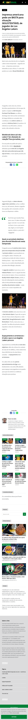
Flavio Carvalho (8, 39)
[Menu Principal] (22, 2)
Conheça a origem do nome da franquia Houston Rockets (20, 481)
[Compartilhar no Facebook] (11, 165)
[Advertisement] (14, 88)
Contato (4, 677)
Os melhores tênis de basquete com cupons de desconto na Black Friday (7, 447)
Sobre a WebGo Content (7, 689)
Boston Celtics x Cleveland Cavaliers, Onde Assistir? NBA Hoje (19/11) (13, 577)
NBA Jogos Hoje (6, 544)
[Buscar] (25, 2)
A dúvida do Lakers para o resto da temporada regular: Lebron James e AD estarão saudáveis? (20, 465)
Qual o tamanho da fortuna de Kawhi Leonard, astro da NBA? (7, 482)
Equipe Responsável (6, 681)
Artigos (4, 10)
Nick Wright (17, 146)
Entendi (14, 717)
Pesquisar (24, 514)
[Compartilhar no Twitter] (14, 165)
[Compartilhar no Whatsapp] (17, 165)
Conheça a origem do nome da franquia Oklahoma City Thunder (7, 464)
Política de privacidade (14, 713)
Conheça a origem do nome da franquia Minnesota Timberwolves (20, 447)
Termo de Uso (5, 693)
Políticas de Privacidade (7, 685)
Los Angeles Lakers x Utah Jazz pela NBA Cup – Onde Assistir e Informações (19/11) (14, 558)
